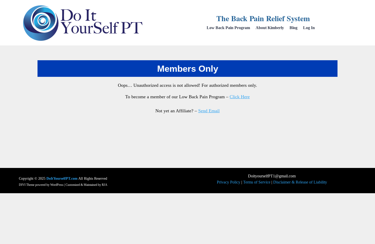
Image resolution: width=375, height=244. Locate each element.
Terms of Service (256, 182)
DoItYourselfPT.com (62, 178)
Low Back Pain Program (228, 28)
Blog (293, 28)
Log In (309, 28)
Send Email (209, 110)
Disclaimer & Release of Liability (300, 182)
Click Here (240, 96)
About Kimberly (270, 28)
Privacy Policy (228, 182)
